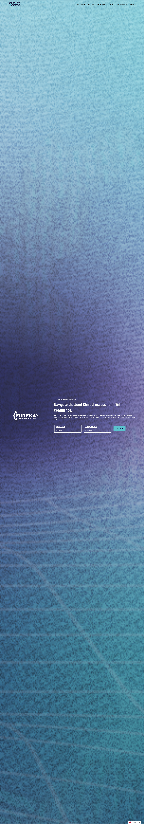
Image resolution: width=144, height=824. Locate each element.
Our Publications (122, 4)
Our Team (91, 4)
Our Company (81, 4)
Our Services (101, 4)
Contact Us (133, 4)
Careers (112, 4)
